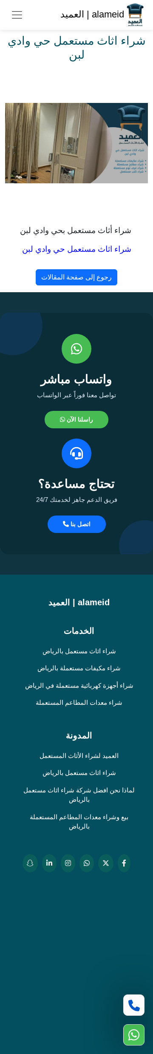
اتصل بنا (80, 524)
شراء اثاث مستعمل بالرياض (79, 651)
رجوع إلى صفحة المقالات (76, 277)
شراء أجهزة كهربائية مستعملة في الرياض (79, 685)
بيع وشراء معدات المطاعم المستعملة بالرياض (79, 821)
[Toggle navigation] (17, 15)
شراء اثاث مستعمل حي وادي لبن (76, 249)
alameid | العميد (93, 14)
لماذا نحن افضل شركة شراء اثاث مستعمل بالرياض (79, 794)
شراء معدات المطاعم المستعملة (79, 702)
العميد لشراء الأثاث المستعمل (79, 755)
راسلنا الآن (79, 419)
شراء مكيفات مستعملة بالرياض (79, 668)
